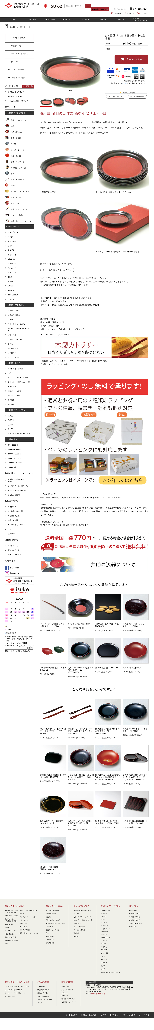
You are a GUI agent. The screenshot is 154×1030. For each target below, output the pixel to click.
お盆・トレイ (24, 920)
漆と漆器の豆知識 (43, 990)
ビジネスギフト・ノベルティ (19, 377)
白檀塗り (11, 420)
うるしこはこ (13, 255)
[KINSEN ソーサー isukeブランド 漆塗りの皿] (53, 816)
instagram (64, 993)
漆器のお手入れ (14, 516)
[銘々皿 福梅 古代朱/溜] (136, 663)
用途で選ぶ (104, 19)
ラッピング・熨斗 (19, 78)
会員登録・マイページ (68, 1002)
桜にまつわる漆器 (14, 395)
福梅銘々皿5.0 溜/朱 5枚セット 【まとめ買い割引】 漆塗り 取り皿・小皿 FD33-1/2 (136, 777)
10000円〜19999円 (15, 463)
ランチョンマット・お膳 (20, 191)
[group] (70, 64)
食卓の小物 (15, 203)
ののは (10, 237)
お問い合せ (114, 1015)
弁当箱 (13, 144)
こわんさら (12, 268)
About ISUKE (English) (19, 54)
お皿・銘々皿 (10, 27)
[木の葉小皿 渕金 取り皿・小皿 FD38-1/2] (53, 663)
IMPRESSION (13, 295)
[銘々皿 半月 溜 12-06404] (108, 663)
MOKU (10, 286)
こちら (124, 83)
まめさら (11, 246)
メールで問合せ (18, 70)
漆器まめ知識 (13, 520)
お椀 (12, 126)
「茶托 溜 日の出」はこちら (59, 270)
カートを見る (145, 13)
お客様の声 (12, 507)
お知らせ (14, 62)
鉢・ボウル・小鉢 (17, 150)
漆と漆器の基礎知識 (15, 511)
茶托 (12, 174)
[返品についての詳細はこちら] (115, 98)
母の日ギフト (13, 348)
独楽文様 (11, 416)
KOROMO (12, 263)
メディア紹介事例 (14, 555)
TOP (6, 25)
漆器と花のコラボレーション (19, 434)
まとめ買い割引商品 (52, 910)
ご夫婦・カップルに (15, 339)
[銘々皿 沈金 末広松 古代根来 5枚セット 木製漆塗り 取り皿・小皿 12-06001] (108, 770)
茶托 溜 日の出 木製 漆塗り (79, 624)
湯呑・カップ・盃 (17, 162)
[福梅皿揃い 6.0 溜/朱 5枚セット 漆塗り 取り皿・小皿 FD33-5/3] (81, 816)
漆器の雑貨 (23, 927)
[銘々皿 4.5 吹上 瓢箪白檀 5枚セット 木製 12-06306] (136, 816)
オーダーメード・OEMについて (20, 490)
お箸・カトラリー (17, 180)
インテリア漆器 (17, 215)
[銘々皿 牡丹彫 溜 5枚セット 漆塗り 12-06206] (136, 619)
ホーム (14, 19)
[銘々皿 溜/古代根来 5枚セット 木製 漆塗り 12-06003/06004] (81, 663)
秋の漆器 (11, 404)
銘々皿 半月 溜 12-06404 (106, 668)
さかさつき (12, 272)
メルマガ (103, 1015)
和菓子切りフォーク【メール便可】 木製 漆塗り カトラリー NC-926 (80, 731)
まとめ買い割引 (14, 311)
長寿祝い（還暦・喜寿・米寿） (56, 923)
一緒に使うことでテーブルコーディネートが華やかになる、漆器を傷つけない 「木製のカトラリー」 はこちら (74, 362)
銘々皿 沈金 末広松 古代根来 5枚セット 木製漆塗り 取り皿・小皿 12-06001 (107, 777)
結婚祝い (11, 320)
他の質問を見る (28, 86)
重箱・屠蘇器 (16, 138)
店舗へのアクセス (14, 550)
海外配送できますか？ (16, 96)
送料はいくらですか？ (16, 92)
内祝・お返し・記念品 (16, 324)
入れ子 (10, 429)
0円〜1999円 (13, 445)
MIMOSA (11, 259)
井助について (32, 19)
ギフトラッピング (128, 1015)
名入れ (10, 344)
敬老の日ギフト (14, 357)
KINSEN (11, 290)
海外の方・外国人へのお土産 (19, 382)
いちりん (11, 299)
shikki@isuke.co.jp (98, 994)
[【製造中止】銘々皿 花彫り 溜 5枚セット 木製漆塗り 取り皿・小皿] (81, 770)
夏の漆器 (11, 400)
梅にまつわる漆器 (14, 391)
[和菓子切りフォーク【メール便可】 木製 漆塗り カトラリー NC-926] (81, 724)
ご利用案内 (117, 13)
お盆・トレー (16, 197)
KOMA (10, 281)
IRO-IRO (11, 250)
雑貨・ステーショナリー (20, 209)
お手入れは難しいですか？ (18, 101)
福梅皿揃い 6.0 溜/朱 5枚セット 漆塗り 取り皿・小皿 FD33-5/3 (80, 823)
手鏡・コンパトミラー (19, 120)
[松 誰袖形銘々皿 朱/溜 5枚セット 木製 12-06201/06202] (108, 816)
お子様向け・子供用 (15, 369)
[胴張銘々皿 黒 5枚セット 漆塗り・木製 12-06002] (53, 770)
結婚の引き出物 (14, 315)
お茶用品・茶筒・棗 (18, 168)
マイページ (130, 13)
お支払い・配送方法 (88, 1015)
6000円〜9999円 (14, 458)
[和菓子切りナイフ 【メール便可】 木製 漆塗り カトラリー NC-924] (53, 724)
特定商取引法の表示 (67, 999)
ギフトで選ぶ (86, 19)
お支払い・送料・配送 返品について (16, 480)
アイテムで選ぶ (49, 19)
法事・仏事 (12, 335)
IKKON (10, 277)
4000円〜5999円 (14, 454)
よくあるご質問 (14, 495)
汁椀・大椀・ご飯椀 (11, 916)
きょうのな (12, 241)
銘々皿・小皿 (25, 27)
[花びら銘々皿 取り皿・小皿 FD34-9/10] (108, 619)
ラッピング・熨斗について (18, 486)
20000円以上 (13, 467)
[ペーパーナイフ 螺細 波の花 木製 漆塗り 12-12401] (53, 619)
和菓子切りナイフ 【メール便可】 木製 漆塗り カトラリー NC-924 (53, 731)
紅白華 (10, 425)
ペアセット (12, 373)
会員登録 (11, 534)
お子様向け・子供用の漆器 (82, 910)
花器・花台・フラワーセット (22, 221)
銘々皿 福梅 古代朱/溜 (132, 668)
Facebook (64, 996)
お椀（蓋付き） (17, 132)
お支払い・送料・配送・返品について (17, 986)
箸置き (13, 185)
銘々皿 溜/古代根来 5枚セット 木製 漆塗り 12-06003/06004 (80, 670)
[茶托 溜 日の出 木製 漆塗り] (81, 619)
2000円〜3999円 (14, 449)
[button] (43, 64)
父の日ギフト (13, 353)
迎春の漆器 (12, 386)
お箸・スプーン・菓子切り (28, 910)
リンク (10, 529)
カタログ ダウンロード (16, 525)
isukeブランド (68, 19)
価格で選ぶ (122, 19)
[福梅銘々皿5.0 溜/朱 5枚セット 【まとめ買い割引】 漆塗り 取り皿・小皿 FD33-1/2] (136, 770)
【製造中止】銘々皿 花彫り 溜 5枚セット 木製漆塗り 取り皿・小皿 (81, 777)
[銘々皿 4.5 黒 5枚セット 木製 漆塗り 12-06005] (136, 724)
